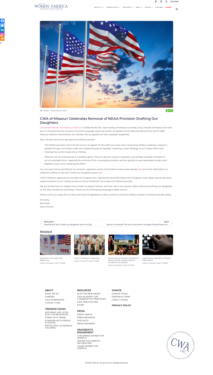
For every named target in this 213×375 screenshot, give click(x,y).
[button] (177, 9)
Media (138, 7)
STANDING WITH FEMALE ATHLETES (58, 322)
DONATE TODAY (120, 294)
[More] (2, 38)
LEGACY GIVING (120, 300)
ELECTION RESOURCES (89, 294)
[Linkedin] (2, 30)
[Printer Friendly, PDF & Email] (169, 111)
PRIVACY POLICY (121, 305)
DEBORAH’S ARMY (121, 297)
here (140, 169)
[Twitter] (2, 25)
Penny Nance (84, 314)
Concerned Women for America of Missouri (62, 127)
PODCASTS (82, 321)
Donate (168, 7)
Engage (148, 7)
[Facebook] (2, 21)
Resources (127, 7)
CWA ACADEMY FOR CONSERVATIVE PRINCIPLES (91, 298)
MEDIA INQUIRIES (86, 324)
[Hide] (1, 43)
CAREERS (50, 297)
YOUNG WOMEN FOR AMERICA (87, 347)
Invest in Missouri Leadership (87, 258)
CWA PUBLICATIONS (87, 302)
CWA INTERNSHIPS (54, 300)
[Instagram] (2, 34)
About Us (98, 7)
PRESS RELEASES (86, 317)
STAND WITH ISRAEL (55, 317)
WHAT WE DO (52, 294)
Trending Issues (112, 7)
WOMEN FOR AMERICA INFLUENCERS (88, 342)
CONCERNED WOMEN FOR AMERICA (90, 337)
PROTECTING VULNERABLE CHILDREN (58, 327)
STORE (80, 305)
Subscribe (159, 7)
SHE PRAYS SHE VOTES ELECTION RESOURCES (56, 313)
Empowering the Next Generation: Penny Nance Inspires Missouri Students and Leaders (123, 260)
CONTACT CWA (52, 303)
